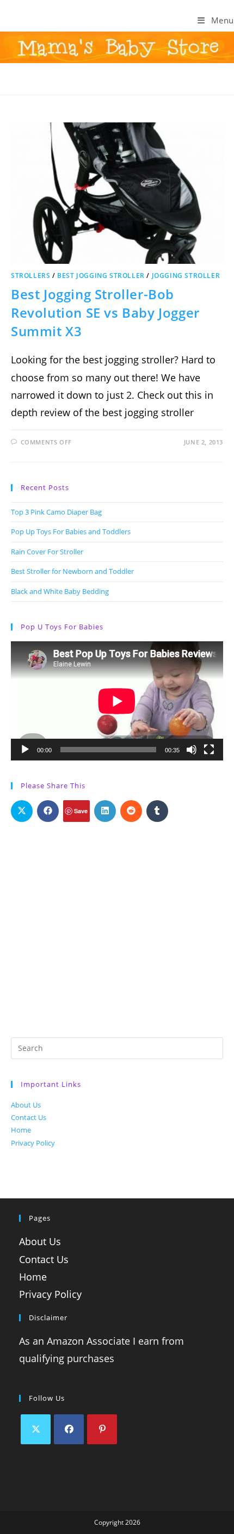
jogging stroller (186, 275)
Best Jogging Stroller (101, 275)
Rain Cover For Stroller (47, 551)
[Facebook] (69, 1429)
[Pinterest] (102, 1429)
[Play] (25, 749)
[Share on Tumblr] (157, 811)
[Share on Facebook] (48, 811)
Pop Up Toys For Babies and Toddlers (71, 531)
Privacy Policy (33, 1143)
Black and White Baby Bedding (60, 591)
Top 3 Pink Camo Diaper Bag (56, 512)
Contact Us (28, 1117)
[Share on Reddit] (131, 811)
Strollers (30, 275)
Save (81, 811)
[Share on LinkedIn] (105, 811)
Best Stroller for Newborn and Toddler (72, 571)
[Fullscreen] (209, 749)
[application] (117, 700)
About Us (26, 1105)
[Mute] (191, 749)
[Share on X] (22, 811)
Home (21, 1130)
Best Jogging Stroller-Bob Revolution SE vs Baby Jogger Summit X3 (105, 312)
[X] (36, 1429)
